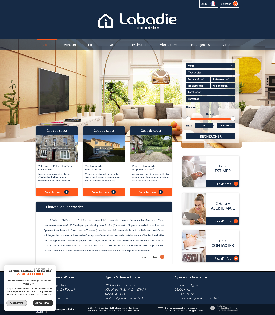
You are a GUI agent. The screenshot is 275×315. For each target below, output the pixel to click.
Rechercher (211, 136)
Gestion (114, 44)
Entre (189, 125)
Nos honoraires (120, 310)
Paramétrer (17, 303)
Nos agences (200, 44)
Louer (92, 44)
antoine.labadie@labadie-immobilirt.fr (197, 298)
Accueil (46, 44)
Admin (136, 310)
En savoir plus (150, 257)
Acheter (70, 44)
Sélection (226, 3)
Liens (130, 310)
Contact (228, 44)
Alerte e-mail (169, 44)
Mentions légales (106, 310)
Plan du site (92, 310)
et (214, 125)
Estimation (140, 44)
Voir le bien (56, 192)
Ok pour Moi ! (43, 303)
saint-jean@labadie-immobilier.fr (124, 298)
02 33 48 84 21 (115, 293)
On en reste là (41, 268)
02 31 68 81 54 (185, 293)
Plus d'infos (225, 184)
